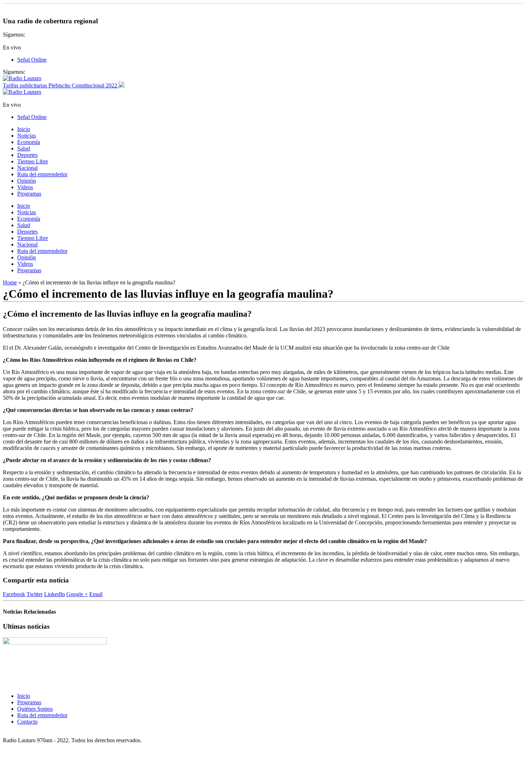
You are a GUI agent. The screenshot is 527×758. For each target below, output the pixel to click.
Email (96, 594)
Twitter (35, 594)
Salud (23, 148)
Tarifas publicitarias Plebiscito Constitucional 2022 (61, 85)
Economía (28, 142)
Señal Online (32, 60)
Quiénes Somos (35, 709)
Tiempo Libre (32, 161)
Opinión (26, 181)
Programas (29, 194)
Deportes (27, 155)
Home (10, 282)
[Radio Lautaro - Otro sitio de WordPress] (22, 78)
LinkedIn (54, 594)
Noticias (26, 136)
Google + (77, 594)
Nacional (27, 168)
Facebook (14, 594)
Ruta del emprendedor (42, 174)
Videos (25, 187)
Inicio (23, 129)
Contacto (27, 722)
